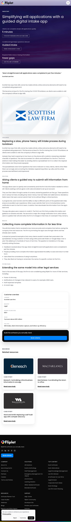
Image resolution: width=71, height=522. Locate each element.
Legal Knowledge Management (58, 471)
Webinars (4, 502)
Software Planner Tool (8, 496)
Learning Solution (30, 482)
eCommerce (29, 479)
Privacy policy (7, 514)
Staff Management (31, 471)
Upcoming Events (6, 468)
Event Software (53, 465)
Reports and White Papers (9, 508)
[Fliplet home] (7, 3)
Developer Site (29, 502)
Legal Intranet (52, 480)
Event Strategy (52, 486)
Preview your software (31, 505)
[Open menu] (68, 3)
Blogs (3, 505)
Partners (3, 474)
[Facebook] (11, 450)
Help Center (28, 496)
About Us (4, 465)
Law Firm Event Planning (55, 489)
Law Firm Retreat (53, 474)
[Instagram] (15, 450)
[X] (2, 450)
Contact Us (4, 471)
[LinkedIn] (5, 450)
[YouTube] (8, 450)
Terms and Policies (7, 480)
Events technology (30, 468)
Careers (3, 477)
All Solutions (28, 465)
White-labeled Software (32, 485)
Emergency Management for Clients (34, 475)
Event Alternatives (53, 468)
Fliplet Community (30, 499)
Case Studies (5, 499)
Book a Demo (35, 338)
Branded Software (30, 488)
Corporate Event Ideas (55, 483)
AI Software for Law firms (56, 477)
